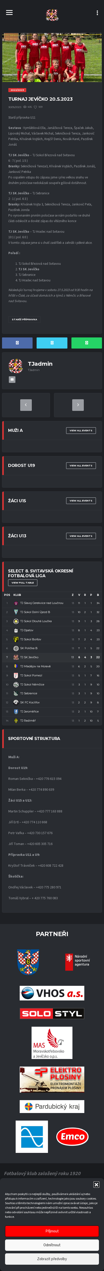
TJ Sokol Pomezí (31, 675)
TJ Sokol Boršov (30, 639)
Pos (7, 595)
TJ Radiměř (28, 720)
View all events (81, 430)
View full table (23, 582)
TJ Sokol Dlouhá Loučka (36, 621)
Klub (17, 595)
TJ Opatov (26, 630)
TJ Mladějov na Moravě (35, 666)
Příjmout (52, 1231)
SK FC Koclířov (30, 702)
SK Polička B (29, 648)
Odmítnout (52, 1245)
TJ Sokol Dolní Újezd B (35, 612)
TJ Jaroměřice (29, 711)
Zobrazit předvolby (52, 1259)
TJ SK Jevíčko (29, 657)
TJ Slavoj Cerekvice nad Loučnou (41, 603)
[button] (96, 1184)
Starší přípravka (24, 319)
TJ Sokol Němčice (32, 684)
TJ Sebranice (28, 693)
